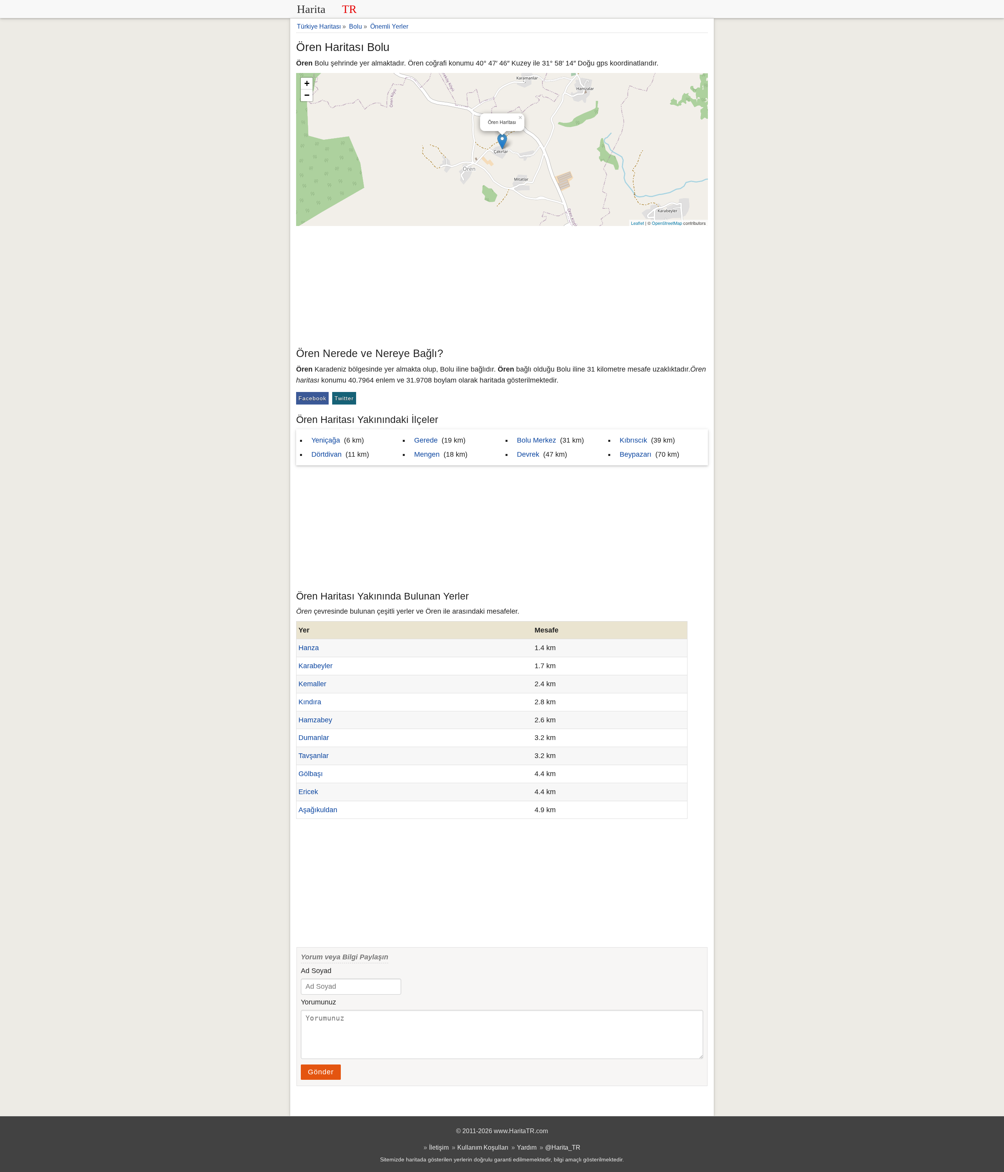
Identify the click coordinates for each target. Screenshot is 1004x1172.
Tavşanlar (313, 756)
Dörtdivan (326, 454)
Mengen (427, 454)
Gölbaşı (310, 774)
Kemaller (312, 684)
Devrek (528, 454)
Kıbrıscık (633, 440)
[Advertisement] (502, 285)
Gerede (426, 440)
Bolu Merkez (536, 440)
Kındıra (309, 702)
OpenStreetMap (667, 223)
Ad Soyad (316, 971)
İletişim (439, 1147)
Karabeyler (315, 666)
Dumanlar (313, 738)
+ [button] (306, 83)
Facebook (312, 398)
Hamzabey (315, 720)
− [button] (306, 95)
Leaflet (637, 223)
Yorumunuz (318, 1002)
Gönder (321, 1072)
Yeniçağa (325, 440)
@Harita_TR (562, 1147)
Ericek (308, 792)
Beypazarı (635, 454)
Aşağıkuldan (317, 810)
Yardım (527, 1147)
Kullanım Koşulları (482, 1147)
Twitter (344, 398)
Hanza (308, 648)
